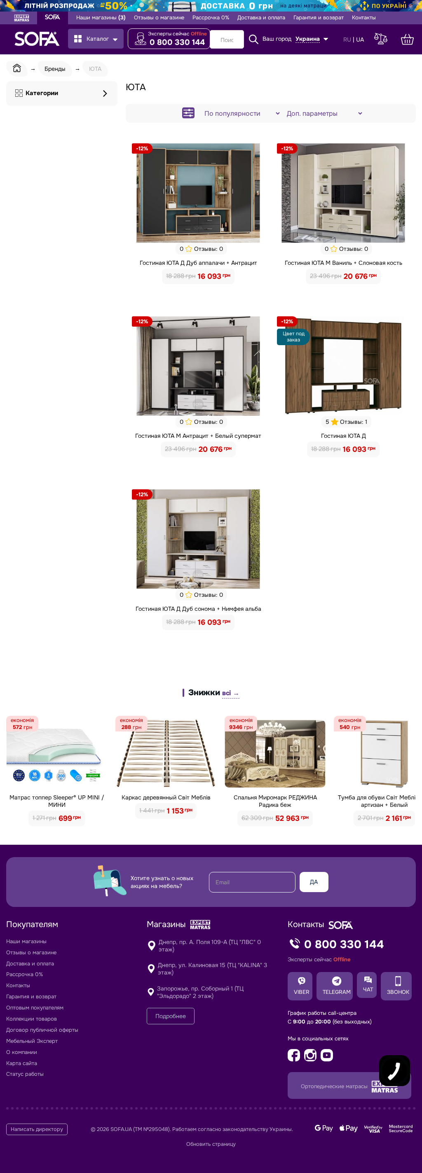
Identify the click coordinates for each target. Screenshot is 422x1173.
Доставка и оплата (261, 17)
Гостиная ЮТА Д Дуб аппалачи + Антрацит (198, 262)
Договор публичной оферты (42, 1029)
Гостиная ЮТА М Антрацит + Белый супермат (198, 435)
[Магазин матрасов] (21, 18)
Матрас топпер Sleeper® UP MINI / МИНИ (56, 801)
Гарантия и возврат (318, 17)
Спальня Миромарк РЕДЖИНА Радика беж (275, 801)
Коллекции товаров (31, 1018)
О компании (21, 1052)
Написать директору (37, 1129)
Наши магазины (101, 17)
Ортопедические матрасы (335, 1086)
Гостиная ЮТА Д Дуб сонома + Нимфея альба (198, 608)
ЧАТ (368, 989)
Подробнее (170, 1016)
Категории (42, 93)
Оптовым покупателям (34, 1007)
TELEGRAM (337, 991)
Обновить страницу (211, 1144)
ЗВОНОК (398, 991)
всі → (230, 693)
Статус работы (25, 1073)
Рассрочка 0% (210, 17)
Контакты (364, 17)
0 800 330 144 (177, 42)
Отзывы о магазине (159, 17)
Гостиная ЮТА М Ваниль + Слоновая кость (343, 262)
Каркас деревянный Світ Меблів (166, 797)
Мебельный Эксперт (32, 1040)
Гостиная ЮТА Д (343, 435)
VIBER (301, 991)
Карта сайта (21, 1063)
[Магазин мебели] (52, 17)
